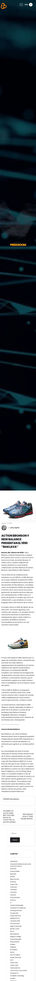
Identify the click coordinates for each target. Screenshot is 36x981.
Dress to (13, 900)
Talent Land (14, 965)
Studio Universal (15, 957)
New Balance (14, 799)
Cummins (13, 892)
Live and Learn (15, 924)
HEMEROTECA (15, 918)
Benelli (12, 877)
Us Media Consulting (17, 976)
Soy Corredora (15, 955)
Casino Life (13, 884)
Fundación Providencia (18, 908)
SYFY (11, 960)
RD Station (13, 950)
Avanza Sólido (15, 871)
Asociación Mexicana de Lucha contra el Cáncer (20, 865)
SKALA (12, 952)
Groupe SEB (14, 913)
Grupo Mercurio (15, 916)
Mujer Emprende (15, 926)
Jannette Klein (15, 921)
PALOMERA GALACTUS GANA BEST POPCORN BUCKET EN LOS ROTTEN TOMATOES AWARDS (9, 816)
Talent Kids (14, 963)
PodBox (12, 944)
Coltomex (13, 887)
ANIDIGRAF (14, 861)
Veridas (12, 978)
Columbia (13, 890)
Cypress (13, 895)
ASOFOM (13, 869)
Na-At (12, 931)
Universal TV (14, 973)
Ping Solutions (14, 942)
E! (10, 903)
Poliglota (13, 947)
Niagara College (15, 937)
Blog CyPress (14, 879)
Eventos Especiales (16, 905)
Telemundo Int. (15, 968)
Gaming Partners (16, 910)
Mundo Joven (14, 929)
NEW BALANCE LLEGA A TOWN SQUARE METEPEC (27, 816)
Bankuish (13, 874)
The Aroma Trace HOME (18, 971)
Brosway (13, 882)
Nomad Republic (15, 939)
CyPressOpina (15, 897)
